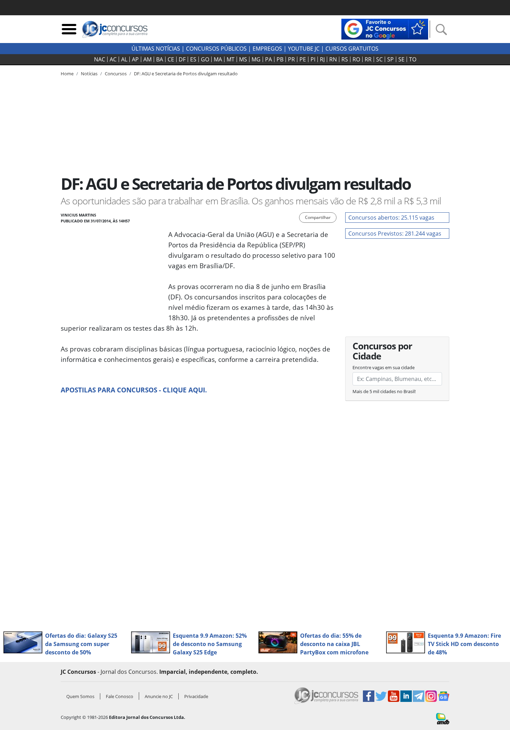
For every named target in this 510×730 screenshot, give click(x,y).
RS (344, 59)
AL (124, 59)
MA (218, 59)
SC (379, 59)
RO (356, 59)
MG (256, 59)
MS (243, 59)
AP (135, 59)
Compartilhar (318, 217)
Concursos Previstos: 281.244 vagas (394, 233)
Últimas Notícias (155, 48)
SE (401, 59)
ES (193, 59)
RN (333, 59)
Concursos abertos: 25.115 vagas (391, 217)
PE (302, 59)
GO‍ (205, 59)
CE (171, 59)
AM (147, 59)
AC (113, 59)
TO (412, 59)
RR (368, 59)
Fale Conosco (119, 696)
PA (268, 59)
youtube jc (304, 48)
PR (291, 59)
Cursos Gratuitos (352, 48)
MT (231, 59)
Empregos (267, 48)
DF (182, 59)
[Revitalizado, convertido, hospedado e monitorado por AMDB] (442, 718)
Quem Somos (80, 696)
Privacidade (196, 696)
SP (390, 59)
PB (280, 59)
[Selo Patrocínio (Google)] (384, 28)
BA (159, 59)
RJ (322, 59)
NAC (99, 59)
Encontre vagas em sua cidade (383, 367)
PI (313, 59)
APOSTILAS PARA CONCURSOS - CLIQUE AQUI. (134, 389)
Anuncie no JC (159, 696)
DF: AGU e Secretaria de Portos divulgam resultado (186, 73)
